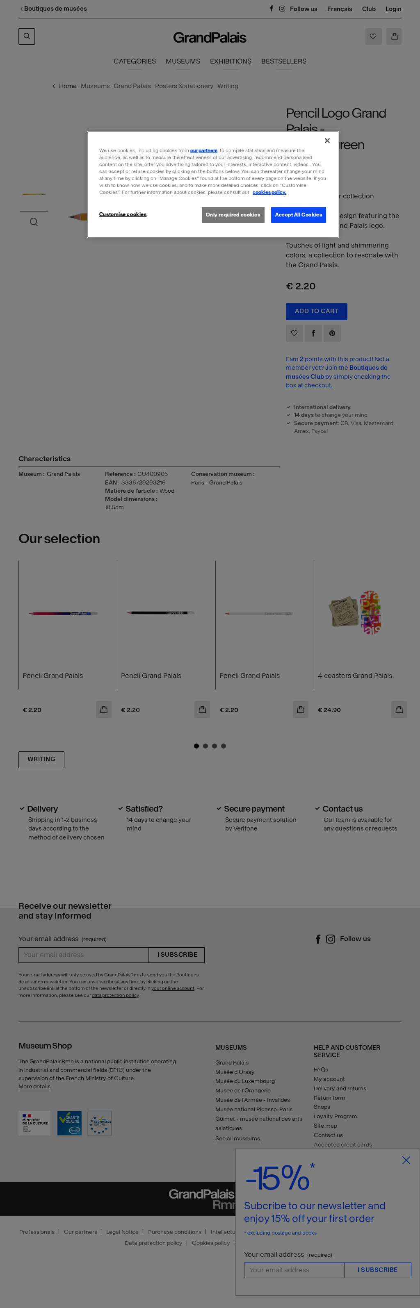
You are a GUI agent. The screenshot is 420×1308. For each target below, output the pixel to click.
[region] (213, 184)
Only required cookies (233, 214)
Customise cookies (123, 214)
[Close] (327, 141)
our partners (203, 150)
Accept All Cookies (298, 214)
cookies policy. (269, 192)
